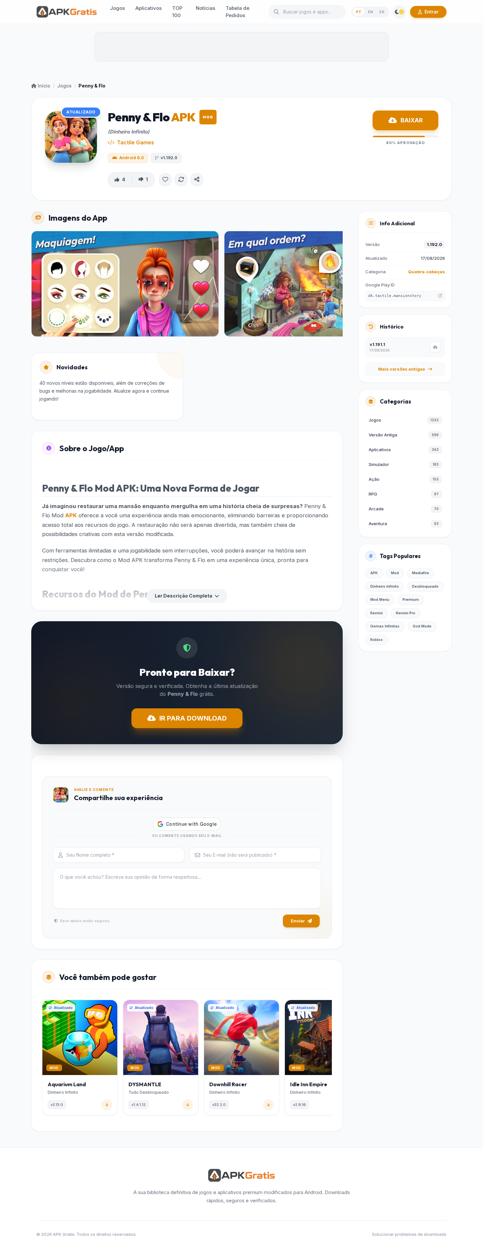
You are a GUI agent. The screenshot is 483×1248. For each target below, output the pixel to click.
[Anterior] (43, 1059)
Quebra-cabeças (426, 271)
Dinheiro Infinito (384, 586)
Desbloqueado (425, 586)
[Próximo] (330, 1059)
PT (358, 12)
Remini (376, 613)
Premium (410, 599)
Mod (395, 573)
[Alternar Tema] (399, 11)
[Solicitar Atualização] (181, 179)
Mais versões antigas (401, 369)
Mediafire (420, 573)
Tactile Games (135, 142)
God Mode (422, 626)
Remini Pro (405, 613)
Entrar (432, 11)
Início (44, 85)
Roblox (376, 639)
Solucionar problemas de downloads (409, 1234)
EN (370, 12)
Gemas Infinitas (385, 626)
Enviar (298, 920)
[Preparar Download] (435, 347)
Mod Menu (379, 599)
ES (382, 12)
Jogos (64, 85)
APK (71, 515)
